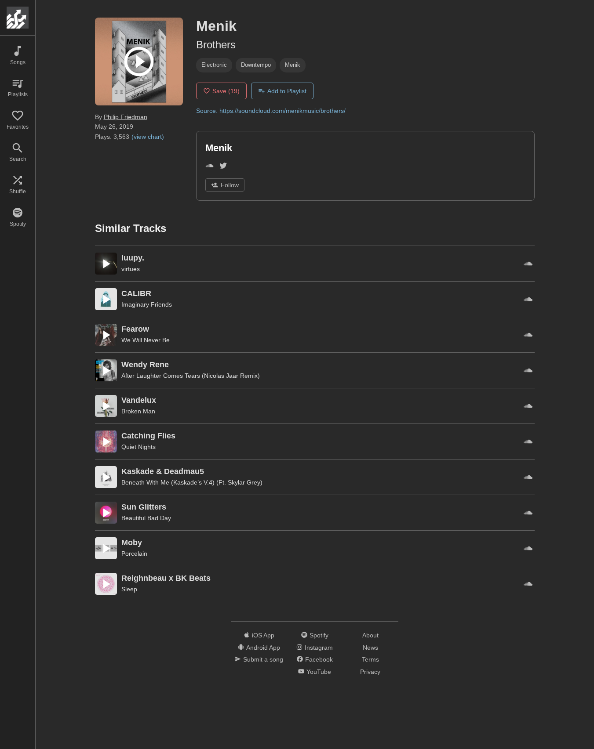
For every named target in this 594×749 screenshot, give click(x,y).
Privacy (370, 671)
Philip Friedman (125, 116)
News (370, 647)
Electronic (214, 65)
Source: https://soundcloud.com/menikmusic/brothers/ (271, 110)
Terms (370, 659)
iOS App (263, 635)
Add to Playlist (286, 90)
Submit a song (263, 659)
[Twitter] (223, 167)
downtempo (256, 65)
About (370, 635)
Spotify (319, 635)
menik (292, 65)
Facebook (319, 659)
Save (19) (226, 90)
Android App (263, 647)
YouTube (318, 671)
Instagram (319, 647)
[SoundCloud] (209, 167)
